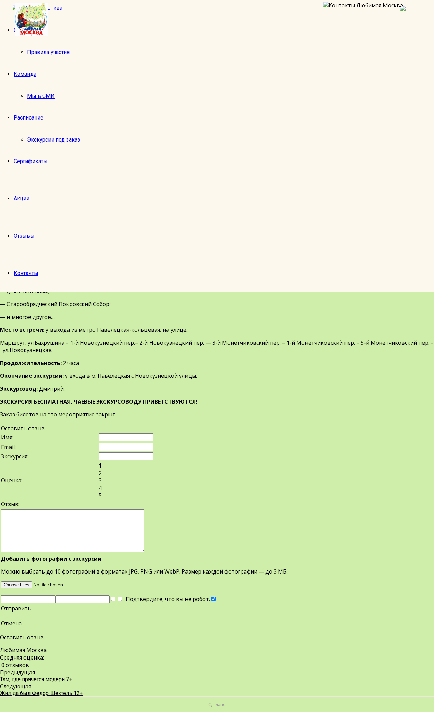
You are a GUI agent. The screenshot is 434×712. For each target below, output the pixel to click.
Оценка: (11, 480)
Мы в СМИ (41, 96)
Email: (8, 447)
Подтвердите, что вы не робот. (166, 599)
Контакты (26, 273)
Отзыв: (10, 504)
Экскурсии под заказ (53, 139)
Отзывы (24, 236)
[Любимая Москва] (31, 19)
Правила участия (48, 52)
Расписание (28, 117)
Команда (25, 74)
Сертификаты (31, 161)
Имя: (7, 437)
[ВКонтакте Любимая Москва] (413, 19)
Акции (21, 198)
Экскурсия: (14, 456)
